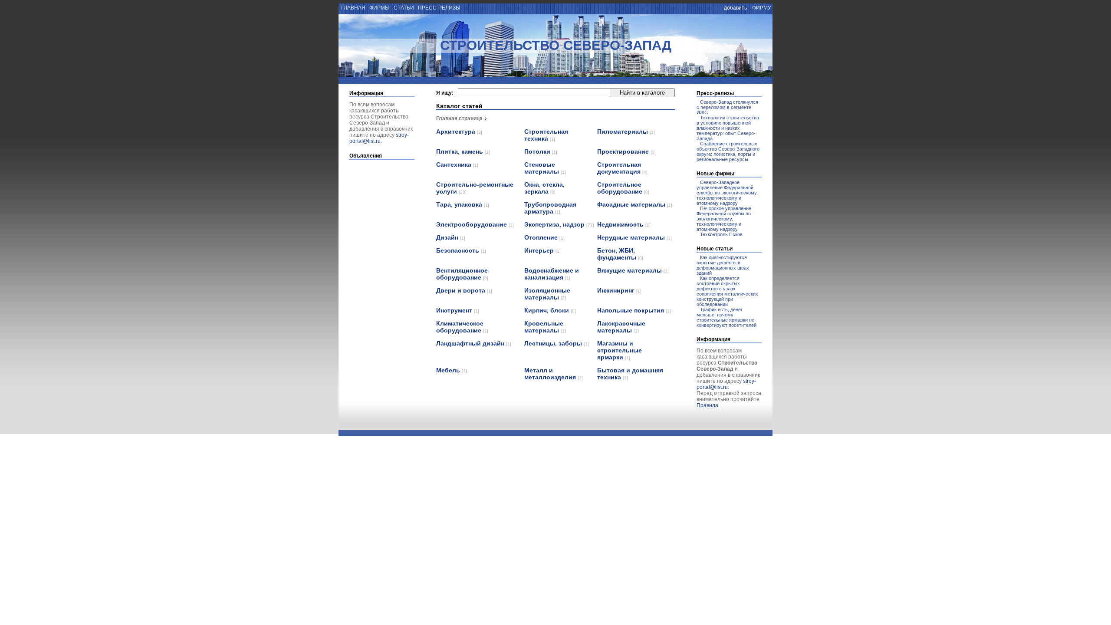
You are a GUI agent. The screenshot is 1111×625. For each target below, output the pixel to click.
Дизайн (450, 237)
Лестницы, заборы (556, 343)
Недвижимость (624, 224)
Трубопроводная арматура (550, 208)
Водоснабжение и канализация (551, 274)
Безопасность (461, 250)
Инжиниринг (619, 290)
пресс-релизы (439, 8)
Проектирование (626, 151)
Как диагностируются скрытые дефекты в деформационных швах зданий (723, 265)
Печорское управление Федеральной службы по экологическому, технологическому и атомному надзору (724, 219)
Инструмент (457, 310)
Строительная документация (622, 168)
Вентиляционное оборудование (462, 274)
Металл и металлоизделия (553, 374)
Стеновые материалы (545, 168)
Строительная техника (546, 135)
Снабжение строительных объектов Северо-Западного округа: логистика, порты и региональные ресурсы (728, 151)
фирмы (379, 8)
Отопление (544, 237)
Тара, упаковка (462, 204)
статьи (403, 8)
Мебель (451, 370)
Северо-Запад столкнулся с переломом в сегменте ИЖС (727, 107)
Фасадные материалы (634, 204)
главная (353, 8)
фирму (761, 8)
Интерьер (542, 250)
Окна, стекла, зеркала (544, 188)
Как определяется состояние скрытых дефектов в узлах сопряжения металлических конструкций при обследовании (727, 291)
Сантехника (457, 164)
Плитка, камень (463, 151)
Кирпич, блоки (550, 310)
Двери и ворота (464, 290)
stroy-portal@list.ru (379, 138)
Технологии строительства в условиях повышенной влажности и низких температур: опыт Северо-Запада (728, 128)
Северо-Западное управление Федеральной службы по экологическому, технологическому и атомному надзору (727, 193)
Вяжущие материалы (633, 270)
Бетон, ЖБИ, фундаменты (620, 254)
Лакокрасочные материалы (621, 327)
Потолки (540, 151)
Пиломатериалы (626, 131)
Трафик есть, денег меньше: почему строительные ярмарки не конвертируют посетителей (726, 317)
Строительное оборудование (623, 188)
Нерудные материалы (634, 237)
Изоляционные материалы (547, 294)
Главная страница (459, 118)
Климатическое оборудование (462, 327)
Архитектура (459, 131)
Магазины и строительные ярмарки (619, 350)
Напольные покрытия (634, 310)
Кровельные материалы (545, 327)
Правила (707, 405)
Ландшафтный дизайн (473, 343)
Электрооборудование (475, 224)
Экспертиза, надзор (559, 224)
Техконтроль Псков (721, 234)
